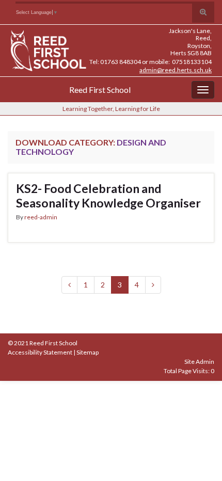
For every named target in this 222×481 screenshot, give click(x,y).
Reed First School (100, 89)
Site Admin (199, 361)
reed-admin (40, 217)
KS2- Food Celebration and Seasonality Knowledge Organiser (108, 195)
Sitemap (87, 352)
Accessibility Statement (40, 352)
